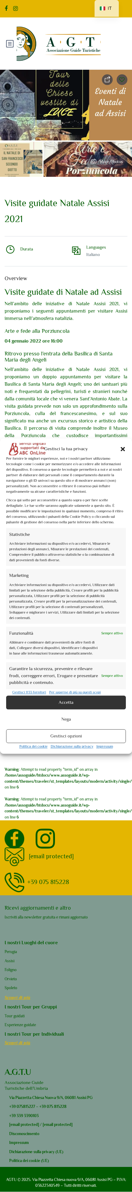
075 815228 (57, 1106)
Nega (66, 719)
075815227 (25, 1106)
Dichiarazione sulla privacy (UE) (36, 1151)
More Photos (111, 161)
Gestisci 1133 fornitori (29, 692)
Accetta (66, 702)
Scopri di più (17, 997)
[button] (123, 449)
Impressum (104, 746)
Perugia (11, 951)
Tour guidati (15, 1016)
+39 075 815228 (48, 881)
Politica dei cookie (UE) (29, 1160)
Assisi (9, 961)
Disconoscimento (24, 1133)
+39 (12, 1106)
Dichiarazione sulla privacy (72, 746)
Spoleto (11, 988)
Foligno (11, 969)
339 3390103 (27, 1115)
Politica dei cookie (33, 746)
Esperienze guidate (20, 1025)
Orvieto (11, 979)
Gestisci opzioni (66, 735)
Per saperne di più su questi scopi (75, 692)
